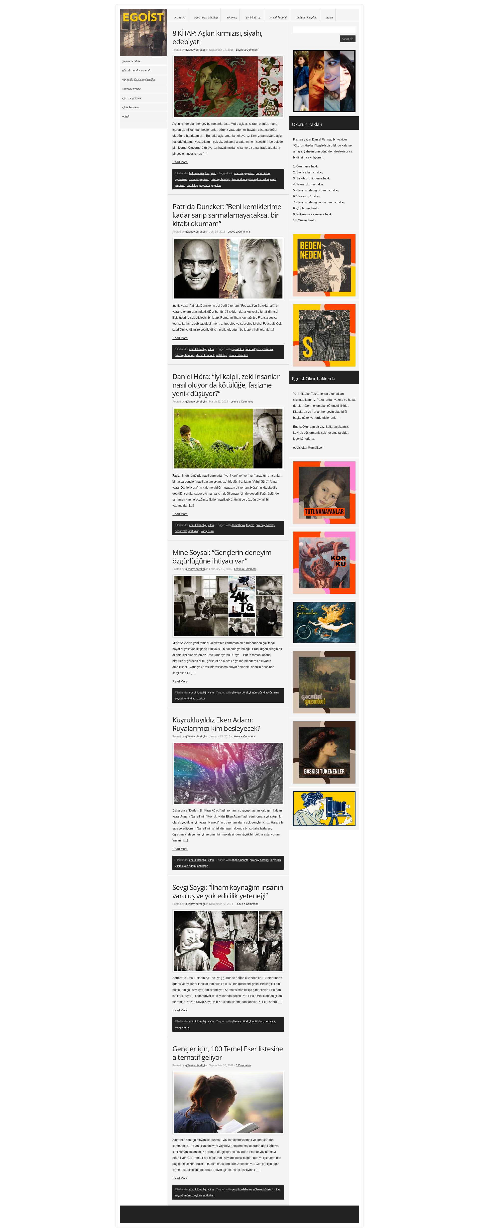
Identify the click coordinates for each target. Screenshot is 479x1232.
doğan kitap (263, 173)
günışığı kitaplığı (262, 692)
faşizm (250, 525)
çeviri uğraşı (253, 17)
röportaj (232, 17)
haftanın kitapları (307, 17)
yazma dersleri (131, 61)
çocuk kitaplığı (278, 17)
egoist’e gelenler (131, 98)
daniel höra (238, 525)
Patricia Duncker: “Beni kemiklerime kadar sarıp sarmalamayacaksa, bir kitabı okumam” (226, 215)
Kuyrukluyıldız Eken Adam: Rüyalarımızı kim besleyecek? (216, 724)
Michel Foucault (205, 355)
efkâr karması (130, 107)
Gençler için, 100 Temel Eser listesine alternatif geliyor (227, 1053)
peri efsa (270, 1021)
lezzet (329, 17)
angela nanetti (240, 859)
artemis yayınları (244, 173)
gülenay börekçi (195, 49)
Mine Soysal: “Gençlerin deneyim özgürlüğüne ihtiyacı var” (221, 556)
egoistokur (181, 179)
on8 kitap (192, 185)
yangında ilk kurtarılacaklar (138, 79)
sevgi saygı (182, 1027)
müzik (125, 116)
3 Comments (243, 1065)
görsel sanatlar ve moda (136, 70)
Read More (180, 162)
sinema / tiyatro (131, 89)
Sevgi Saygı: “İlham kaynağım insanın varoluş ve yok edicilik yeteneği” (227, 891)
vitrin (213, 173)
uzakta (201, 698)
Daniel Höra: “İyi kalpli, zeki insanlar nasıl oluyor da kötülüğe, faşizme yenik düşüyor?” (225, 385)
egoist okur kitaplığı (206, 17)
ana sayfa (179, 17)
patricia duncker (238, 355)
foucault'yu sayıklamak (259, 349)
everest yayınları (199, 179)
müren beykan (193, 1195)
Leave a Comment (247, 49)
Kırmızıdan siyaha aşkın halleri (250, 179)
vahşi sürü (207, 531)
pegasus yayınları (210, 185)
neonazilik (181, 531)
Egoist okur (143, 32)
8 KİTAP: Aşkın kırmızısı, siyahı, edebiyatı (217, 37)
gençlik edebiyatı (242, 1189)
